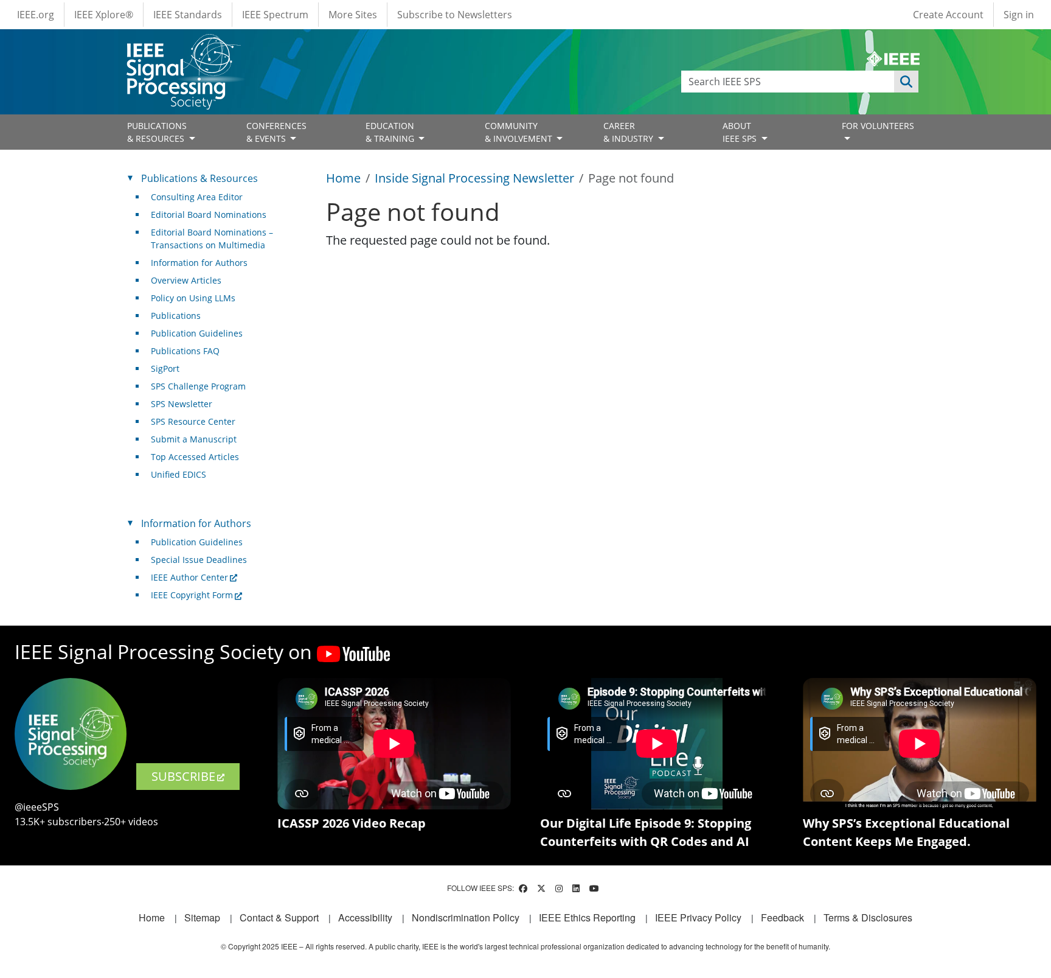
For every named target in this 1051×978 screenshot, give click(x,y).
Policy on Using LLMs (193, 298)
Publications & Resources (199, 178)
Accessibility (365, 917)
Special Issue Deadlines (199, 559)
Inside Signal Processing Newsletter (474, 178)
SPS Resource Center (193, 421)
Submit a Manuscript (194, 439)
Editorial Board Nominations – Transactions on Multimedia (212, 238)
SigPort (165, 368)
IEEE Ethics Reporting (587, 917)
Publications (176, 315)
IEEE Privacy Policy (698, 917)
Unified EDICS (178, 474)
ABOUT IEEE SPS (741, 132)
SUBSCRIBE (183, 776)
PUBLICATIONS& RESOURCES (157, 132)
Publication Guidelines (197, 333)
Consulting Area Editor (197, 197)
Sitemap (202, 917)
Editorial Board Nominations (208, 214)
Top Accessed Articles (195, 457)
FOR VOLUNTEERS (878, 125)
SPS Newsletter (181, 404)
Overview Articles (186, 280)
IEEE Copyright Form (192, 595)
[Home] (182, 45)
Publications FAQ (185, 351)
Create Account (948, 14)
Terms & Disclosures (868, 917)
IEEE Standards (187, 14)
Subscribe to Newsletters (454, 14)
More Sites (352, 14)
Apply (906, 82)
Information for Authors (199, 262)
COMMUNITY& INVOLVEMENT (520, 132)
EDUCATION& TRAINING (391, 132)
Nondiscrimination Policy (465, 917)
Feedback (782, 917)
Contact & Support (279, 917)
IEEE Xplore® (103, 14)
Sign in (1019, 14)
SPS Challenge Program (198, 386)
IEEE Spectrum (275, 14)
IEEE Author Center (189, 577)
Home (343, 178)
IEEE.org (35, 14)
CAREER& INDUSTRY (629, 132)
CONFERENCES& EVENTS (276, 132)
